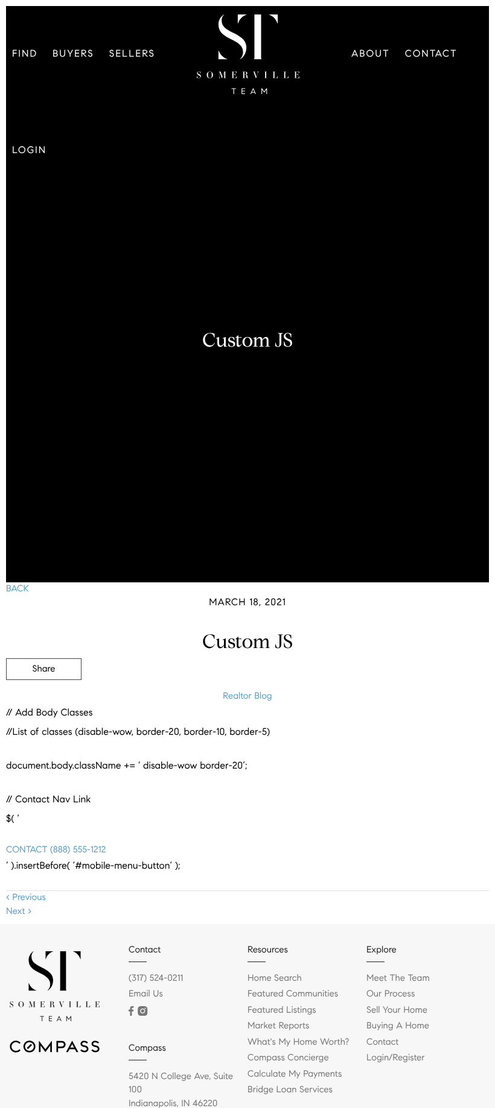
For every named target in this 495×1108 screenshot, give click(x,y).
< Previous (26, 897)
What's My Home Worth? (298, 1042)
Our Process (390, 994)
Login (29, 150)
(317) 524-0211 (156, 978)
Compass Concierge (288, 1058)
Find (24, 54)
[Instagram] (142, 1011)
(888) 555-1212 (76, 850)
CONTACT (26, 850)
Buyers (73, 54)
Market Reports (279, 1026)
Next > (18, 911)
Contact (431, 54)
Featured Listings (282, 1010)
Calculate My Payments (295, 1074)
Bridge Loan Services (290, 1089)
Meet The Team (398, 978)
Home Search (275, 978)
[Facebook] (131, 1011)
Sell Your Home (396, 1010)
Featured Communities (293, 994)
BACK (17, 589)
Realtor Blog (247, 696)
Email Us (146, 994)
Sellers (132, 54)
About (370, 54)
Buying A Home (397, 1026)
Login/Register (395, 1058)
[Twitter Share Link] (43, 702)
